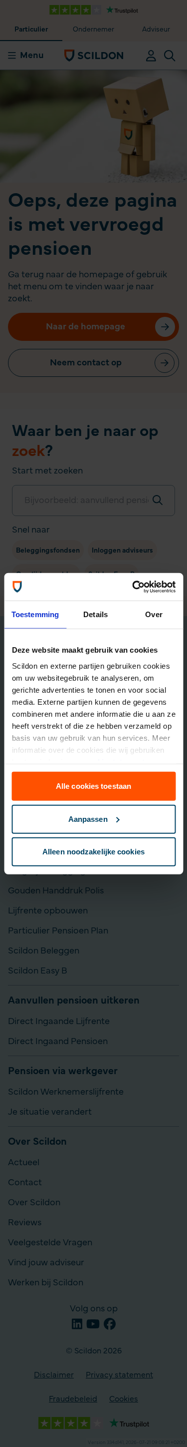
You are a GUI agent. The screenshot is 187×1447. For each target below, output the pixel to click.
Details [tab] (95, 614)
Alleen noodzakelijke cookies (93, 851)
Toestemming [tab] (35, 614)
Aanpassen (88, 818)
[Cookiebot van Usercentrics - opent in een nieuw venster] (133, 586)
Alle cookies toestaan (93, 786)
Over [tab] (153, 614)
